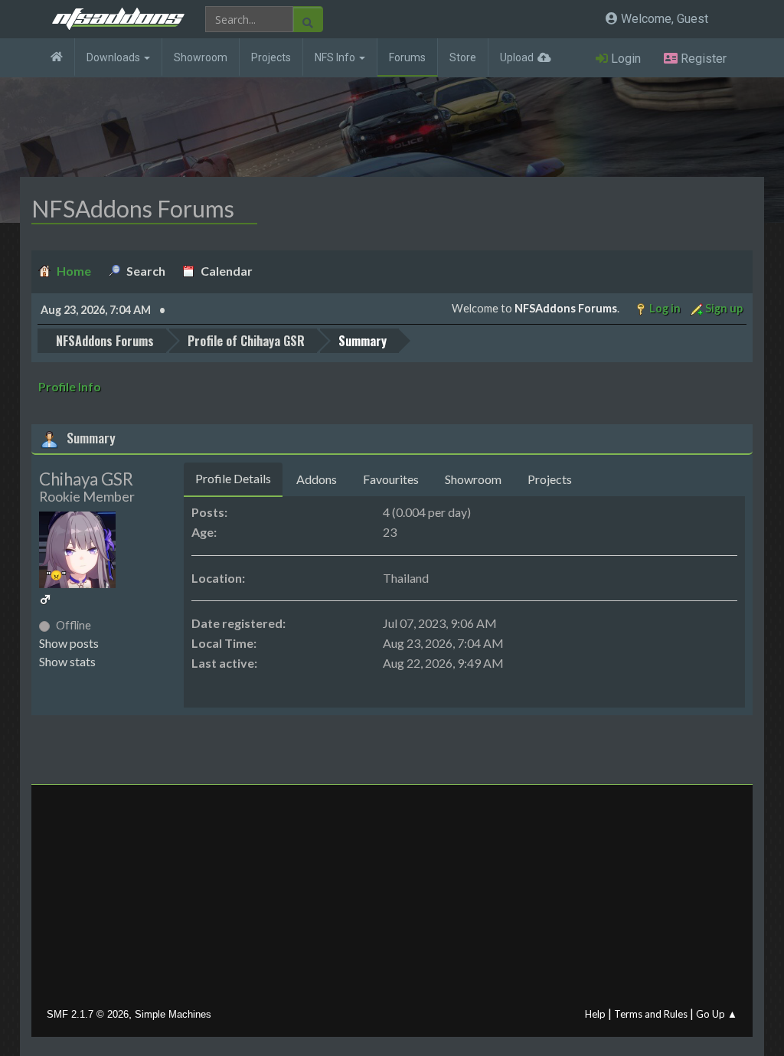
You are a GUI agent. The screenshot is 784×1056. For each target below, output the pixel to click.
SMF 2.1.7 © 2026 (88, 1014)
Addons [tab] (316, 479)
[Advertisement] (392, 900)
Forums (407, 57)
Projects (271, 57)
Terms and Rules (651, 1014)
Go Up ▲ (716, 1014)
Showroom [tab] (473, 479)
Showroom (200, 57)
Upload (517, 57)
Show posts (69, 643)
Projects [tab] (550, 479)
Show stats (67, 661)
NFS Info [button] (336, 57)
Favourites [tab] (391, 479)
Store (462, 57)
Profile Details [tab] (233, 478)
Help (595, 1014)
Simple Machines (173, 1014)
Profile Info (69, 386)
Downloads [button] (114, 57)
